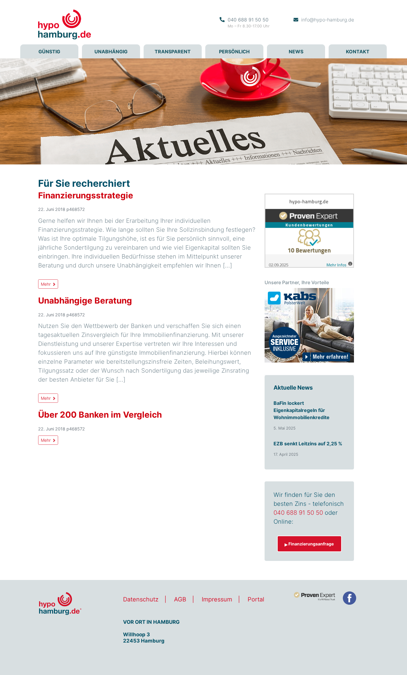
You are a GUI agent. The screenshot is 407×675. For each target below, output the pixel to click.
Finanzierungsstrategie (85, 195)
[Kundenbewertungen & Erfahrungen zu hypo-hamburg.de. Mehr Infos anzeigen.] (309, 230)
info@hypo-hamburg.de (327, 20)
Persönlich (234, 52)
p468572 (75, 209)
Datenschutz (141, 599)
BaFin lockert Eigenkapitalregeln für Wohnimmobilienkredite (302, 410)
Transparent (173, 52)
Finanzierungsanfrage (311, 543)
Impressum (217, 599)
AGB (180, 599)
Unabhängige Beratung (85, 300)
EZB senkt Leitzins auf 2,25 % (308, 444)
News (296, 52)
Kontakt (357, 52)
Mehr (46, 284)
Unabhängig (111, 52)
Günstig (49, 52)
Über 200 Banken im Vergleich (100, 415)
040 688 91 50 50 (248, 20)
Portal (256, 599)
